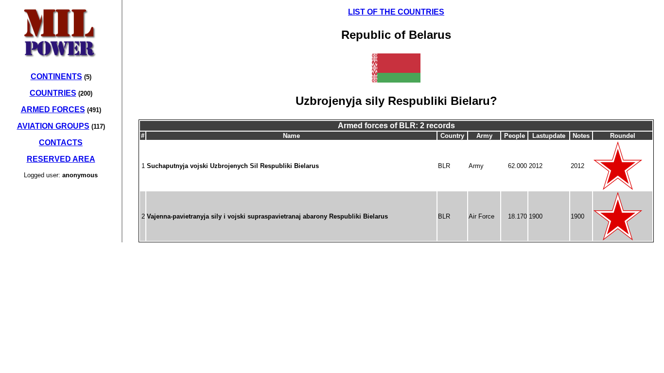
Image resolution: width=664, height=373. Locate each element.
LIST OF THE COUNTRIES (396, 12)
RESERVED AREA (61, 159)
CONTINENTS (56, 76)
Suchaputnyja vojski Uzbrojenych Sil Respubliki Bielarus (233, 166)
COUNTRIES (53, 93)
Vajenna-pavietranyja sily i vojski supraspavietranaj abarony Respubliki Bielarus (267, 216)
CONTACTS (61, 142)
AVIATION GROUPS (53, 126)
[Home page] (60, 62)
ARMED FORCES (53, 109)
